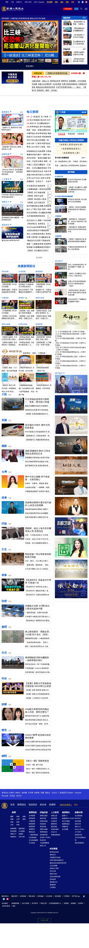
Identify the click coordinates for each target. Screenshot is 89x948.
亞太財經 (32, 843)
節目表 (84, 112)
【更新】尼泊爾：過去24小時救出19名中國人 (30, 56)
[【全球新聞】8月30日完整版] (67, 38)
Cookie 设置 (44, 920)
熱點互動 (43, 818)
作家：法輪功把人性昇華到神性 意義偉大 (71, 165)
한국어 (19, 796)
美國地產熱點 (55, 835)
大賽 (12, 2)
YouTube (86, 2)
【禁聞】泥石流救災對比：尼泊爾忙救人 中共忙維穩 (36, 203)
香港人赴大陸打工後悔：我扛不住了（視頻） (39, 147)
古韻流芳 (54, 821)
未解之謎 (54, 815)
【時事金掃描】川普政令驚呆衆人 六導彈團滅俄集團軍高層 (26, 345)
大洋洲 (30, 793)
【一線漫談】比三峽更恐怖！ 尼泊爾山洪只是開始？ (39, 117)
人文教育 (5, 179)
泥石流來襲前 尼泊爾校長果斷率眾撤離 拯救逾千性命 (39, 213)
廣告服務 (58, 896)
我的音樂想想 (79, 843)
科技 (4, 678)
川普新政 (58, 216)
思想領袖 (43, 826)
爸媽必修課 (55, 829)
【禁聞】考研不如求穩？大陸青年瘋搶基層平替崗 (36, 196)
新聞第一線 (23, 298)
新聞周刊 (32, 829)
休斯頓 (36, 793)
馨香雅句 (54, 824)
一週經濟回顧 (33, 835)
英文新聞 (49, 2)
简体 (30, 2)
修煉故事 (53, 885)
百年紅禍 (53, 871)
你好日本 (78, 818)
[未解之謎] (71, 535)
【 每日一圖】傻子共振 (34, 765)
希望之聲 (43, 903)
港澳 (4, 497)
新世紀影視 (6, 906)
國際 (4, 445)
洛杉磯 (24, 793)
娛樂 (4, 704)
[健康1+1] (71, 557)
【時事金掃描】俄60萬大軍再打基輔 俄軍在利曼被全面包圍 (79, 60)
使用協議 (40, 896)
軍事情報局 (44, 832)
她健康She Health (68, 818)
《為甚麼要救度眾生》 (71, 149)
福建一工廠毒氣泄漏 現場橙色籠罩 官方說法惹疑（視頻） (39, 244)
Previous (5, 39)
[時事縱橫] (71, 392)
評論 (4, 523)
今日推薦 (22, 831)
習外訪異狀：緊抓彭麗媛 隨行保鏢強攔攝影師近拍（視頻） (39, 158)
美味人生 (78, 826)
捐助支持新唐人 (66, 805)
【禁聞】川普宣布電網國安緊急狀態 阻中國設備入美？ (77, 209)
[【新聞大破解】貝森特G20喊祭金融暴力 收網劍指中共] (67, 55)
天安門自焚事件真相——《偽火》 (69, 87)
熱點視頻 (66, 18)
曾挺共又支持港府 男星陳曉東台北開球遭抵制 (39, 137)
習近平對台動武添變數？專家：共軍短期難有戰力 (38, 140)
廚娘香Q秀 (78, 835)
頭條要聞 (13, 828)
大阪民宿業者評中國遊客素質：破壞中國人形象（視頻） (39, 230)
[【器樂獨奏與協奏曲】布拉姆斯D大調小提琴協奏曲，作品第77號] (27, 382)
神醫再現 (65, 826)
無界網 (80, 903)
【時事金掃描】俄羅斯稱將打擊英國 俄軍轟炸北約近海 (26, 339)
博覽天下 (5, 202)
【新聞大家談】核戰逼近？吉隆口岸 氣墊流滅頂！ (43, 318)
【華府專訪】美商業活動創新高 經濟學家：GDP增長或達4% (36, 224)
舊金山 (47, 793)
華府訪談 (32, 832)
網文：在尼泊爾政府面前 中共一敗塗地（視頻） (39, 168)
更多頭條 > (30, 66)
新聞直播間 (68, 9)
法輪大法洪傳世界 (45, 84)
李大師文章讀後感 (62, 158)
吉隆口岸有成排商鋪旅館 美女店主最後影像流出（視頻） (77, 283)
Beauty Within (79, 829)
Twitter (83, 2)
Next (56, 39)
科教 (17, 825)
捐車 (67, 2)
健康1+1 (65, 815)
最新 (34, 353)
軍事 (4, 575)
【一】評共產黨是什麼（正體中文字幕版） (70, 331)
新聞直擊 (39, 324)
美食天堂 (78, 824)
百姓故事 (53, 879)
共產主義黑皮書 (55, 876)
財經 (4, 600)
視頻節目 (33, 804)
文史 (4, 549)
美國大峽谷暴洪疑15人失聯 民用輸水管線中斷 (39, 175)
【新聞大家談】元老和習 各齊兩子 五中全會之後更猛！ (43, 313)
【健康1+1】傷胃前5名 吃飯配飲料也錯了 (12, 129)
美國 (4, 420)
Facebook (79, 2)
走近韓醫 (65, 829)
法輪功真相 (36, 81)
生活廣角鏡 (78, 815)
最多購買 (26, 353)
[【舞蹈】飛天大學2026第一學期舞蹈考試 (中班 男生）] (10, 382)
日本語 (12, 796)
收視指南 (23, 896)
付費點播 (41, 353)
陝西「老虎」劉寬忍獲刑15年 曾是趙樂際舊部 (28, 18)
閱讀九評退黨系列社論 (57, 73)
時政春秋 (43, 824)
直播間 (52, 804)
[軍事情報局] (71, 494)
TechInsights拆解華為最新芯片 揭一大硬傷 (36, 227)
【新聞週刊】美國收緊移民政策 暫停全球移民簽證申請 (77, 229)
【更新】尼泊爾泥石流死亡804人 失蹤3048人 (38, 251)
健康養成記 (66, 824)
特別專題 (54, 849)
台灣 (4, 471)
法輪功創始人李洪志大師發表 (71, 140)
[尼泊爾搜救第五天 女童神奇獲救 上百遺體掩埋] (67, 45)
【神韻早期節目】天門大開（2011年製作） (26, 371)
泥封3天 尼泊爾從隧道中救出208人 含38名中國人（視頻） (40, 123)
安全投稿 (49, 896)
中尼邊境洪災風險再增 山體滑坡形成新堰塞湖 (36, 186)
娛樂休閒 (5, 154)
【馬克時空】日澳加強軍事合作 (37, 595)
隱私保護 (32, 896)
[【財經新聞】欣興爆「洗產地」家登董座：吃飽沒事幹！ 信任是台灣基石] (67, 25)
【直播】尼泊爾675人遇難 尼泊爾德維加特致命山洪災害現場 (77, 189)
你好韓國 (78, 821)
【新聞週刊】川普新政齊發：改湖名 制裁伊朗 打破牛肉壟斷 (77, 221)
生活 (4, 652)
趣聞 (4, 626)
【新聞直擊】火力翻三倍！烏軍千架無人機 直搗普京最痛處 (43, 345)
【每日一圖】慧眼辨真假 (37, 761)
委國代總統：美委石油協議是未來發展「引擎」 (9, 292)
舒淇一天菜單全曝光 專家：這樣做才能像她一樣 (39, 161)
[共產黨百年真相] (71, 515)
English (70, 793)
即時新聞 (13, 831)
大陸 (4, 394)
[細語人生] (71, 474)
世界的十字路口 (45, 837)
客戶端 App (76, 896)
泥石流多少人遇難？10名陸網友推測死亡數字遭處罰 (39, 220)
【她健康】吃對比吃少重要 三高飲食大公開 (12, 148)
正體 (26, 2)
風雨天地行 (53, 874)
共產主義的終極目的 (69, 84)
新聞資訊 (21, 804)
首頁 (12, 804)
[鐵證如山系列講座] (71, 597)
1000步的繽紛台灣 (80, 839)
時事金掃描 (23, 324)
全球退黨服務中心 (55, 903)
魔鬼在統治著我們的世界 (45, 87)
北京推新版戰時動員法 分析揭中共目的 (36, 216)
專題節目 (5, 225)
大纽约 (11, 793)
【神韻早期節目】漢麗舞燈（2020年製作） (43, 388)
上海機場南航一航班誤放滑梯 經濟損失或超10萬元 (39, 189)
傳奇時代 (64, 81)
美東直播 (61, 134)
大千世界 (78, 832)
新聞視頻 (33, 812)
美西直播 (71, 134)
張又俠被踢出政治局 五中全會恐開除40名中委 (40, 120)
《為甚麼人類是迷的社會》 (71, 144)
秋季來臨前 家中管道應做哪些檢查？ (40, 127)
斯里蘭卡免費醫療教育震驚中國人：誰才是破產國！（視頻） (39, 247)
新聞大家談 (40, 298)
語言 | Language (39, 2)
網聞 (4, 755)
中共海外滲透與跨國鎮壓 (64, 196)
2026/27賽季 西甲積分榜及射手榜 (38, 742)
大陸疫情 (58, 236)
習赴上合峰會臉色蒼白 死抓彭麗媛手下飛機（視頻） (39, 234)
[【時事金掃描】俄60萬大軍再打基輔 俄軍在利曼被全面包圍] (67, 62)
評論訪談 (66, 49)
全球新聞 (22, 271)
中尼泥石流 (59, 176)
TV (76, 9)
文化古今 (54, 832)
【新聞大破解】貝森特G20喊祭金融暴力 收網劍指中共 (79, 53)
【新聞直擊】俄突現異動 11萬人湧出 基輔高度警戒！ (43, 339)
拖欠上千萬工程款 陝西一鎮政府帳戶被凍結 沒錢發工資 (39, 209)
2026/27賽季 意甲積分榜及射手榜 (38, 750)
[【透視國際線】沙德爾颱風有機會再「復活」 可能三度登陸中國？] (67, 31)
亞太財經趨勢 (33, 840)
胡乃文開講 (66, 821)
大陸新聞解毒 (44, 843)
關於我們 (14, 896)
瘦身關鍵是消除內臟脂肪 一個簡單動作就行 (12, 219)
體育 (4, 730)
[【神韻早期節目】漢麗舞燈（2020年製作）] (44, 382)
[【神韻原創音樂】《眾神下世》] (44, 364)
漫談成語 (54, 826)
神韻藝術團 (15, 903)
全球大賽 (22, 837)
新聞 (14, 812)
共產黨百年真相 (55, 857)
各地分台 (19, 2)
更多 (84, 18)
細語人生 (45, 81)
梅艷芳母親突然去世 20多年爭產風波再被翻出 (39, 171)
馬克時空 (43, 840)
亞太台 (54, 793)
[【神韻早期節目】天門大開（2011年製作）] (27, 364)
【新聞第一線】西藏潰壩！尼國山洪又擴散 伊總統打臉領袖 (26, 318)
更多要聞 (39, 257)
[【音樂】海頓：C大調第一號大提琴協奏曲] (10, 364)
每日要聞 (32, 111)
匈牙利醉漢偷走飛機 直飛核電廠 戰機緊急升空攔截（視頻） (39, 206)
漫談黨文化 (53, 882)
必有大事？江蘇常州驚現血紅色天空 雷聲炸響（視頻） (39, 143)
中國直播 (80, 134)
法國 (42, 793)
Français (78, 793)
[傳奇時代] (71, 577)
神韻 (6, 2)
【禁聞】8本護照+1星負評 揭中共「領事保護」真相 (36, 199)
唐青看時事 (44, 835)
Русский (5, 796)
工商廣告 (53, 887)
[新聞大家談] (71, 413)
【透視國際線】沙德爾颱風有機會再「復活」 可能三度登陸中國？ (79, 29)
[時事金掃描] (71, 433)
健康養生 (5, 112)
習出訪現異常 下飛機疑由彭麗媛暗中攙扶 (26, 292)
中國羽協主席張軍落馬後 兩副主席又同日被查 (39, 133)
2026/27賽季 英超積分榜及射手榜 (38, 746)
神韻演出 (13, 837)
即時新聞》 (6, 18)
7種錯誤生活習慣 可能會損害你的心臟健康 (38, 241)
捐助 (61, 2)
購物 (72, 2)
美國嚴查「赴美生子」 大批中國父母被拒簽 (39, 181)
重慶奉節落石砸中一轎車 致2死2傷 (38, 155)
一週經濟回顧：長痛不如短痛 (36, 612)
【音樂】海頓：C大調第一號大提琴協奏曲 (9, 371)
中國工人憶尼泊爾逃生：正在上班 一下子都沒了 (39, 165)
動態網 (73, 903)
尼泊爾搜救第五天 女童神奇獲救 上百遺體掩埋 (79, 43)
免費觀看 (26, 356)
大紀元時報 (25, 903)
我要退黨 (38, 73)
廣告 (56, 2)
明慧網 (66, 903)
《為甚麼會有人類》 (71, 153)
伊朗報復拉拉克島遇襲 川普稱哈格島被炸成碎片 (39, 151)
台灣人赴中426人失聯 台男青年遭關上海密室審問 (39, 178)
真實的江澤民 (54, 868)
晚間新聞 (39, 271)
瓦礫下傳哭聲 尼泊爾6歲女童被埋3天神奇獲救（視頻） (38, 237)
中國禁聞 (5, 298)
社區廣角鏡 (32, 837)
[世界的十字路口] (71, 453)
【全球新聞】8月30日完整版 (78, 36)
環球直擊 (5, 271)
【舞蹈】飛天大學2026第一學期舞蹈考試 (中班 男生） (9, 388)
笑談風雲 (54, 818)
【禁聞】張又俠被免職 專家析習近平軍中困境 (36, 193)
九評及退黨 (56, 84)
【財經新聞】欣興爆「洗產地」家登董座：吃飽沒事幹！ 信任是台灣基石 (79, 23)
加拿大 (18, 793)
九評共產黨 (53, 866)
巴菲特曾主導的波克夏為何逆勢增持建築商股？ (12, 196)
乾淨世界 (35, 903)
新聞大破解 (6, 324)
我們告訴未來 (55, 81)
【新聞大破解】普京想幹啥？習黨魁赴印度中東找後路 (9, 345)
